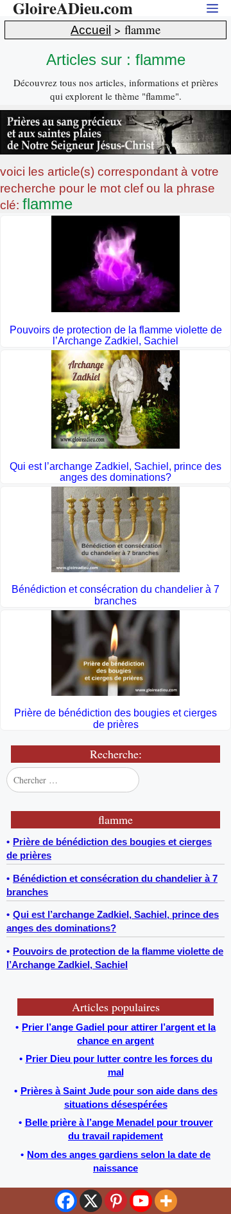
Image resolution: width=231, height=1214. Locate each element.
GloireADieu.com (73, 8)
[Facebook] (66, 1201)
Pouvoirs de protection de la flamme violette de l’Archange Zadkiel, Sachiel (116, 335)
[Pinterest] (116, 1201)
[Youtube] (141, 1201)
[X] (91, 1201)
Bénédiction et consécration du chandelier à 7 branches (115, 595)
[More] (166, 1201)
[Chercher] (213, 779)
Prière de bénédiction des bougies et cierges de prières (115, 718)
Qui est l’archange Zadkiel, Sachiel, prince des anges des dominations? (115, 472)
